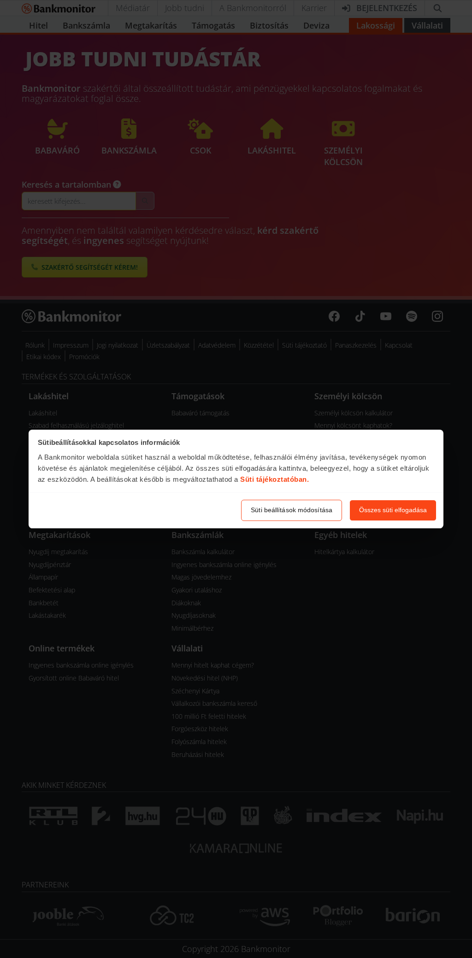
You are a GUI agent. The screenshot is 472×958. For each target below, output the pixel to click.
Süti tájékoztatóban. (274, 479)
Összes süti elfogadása (393, 510)
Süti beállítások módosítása (291, 510)
